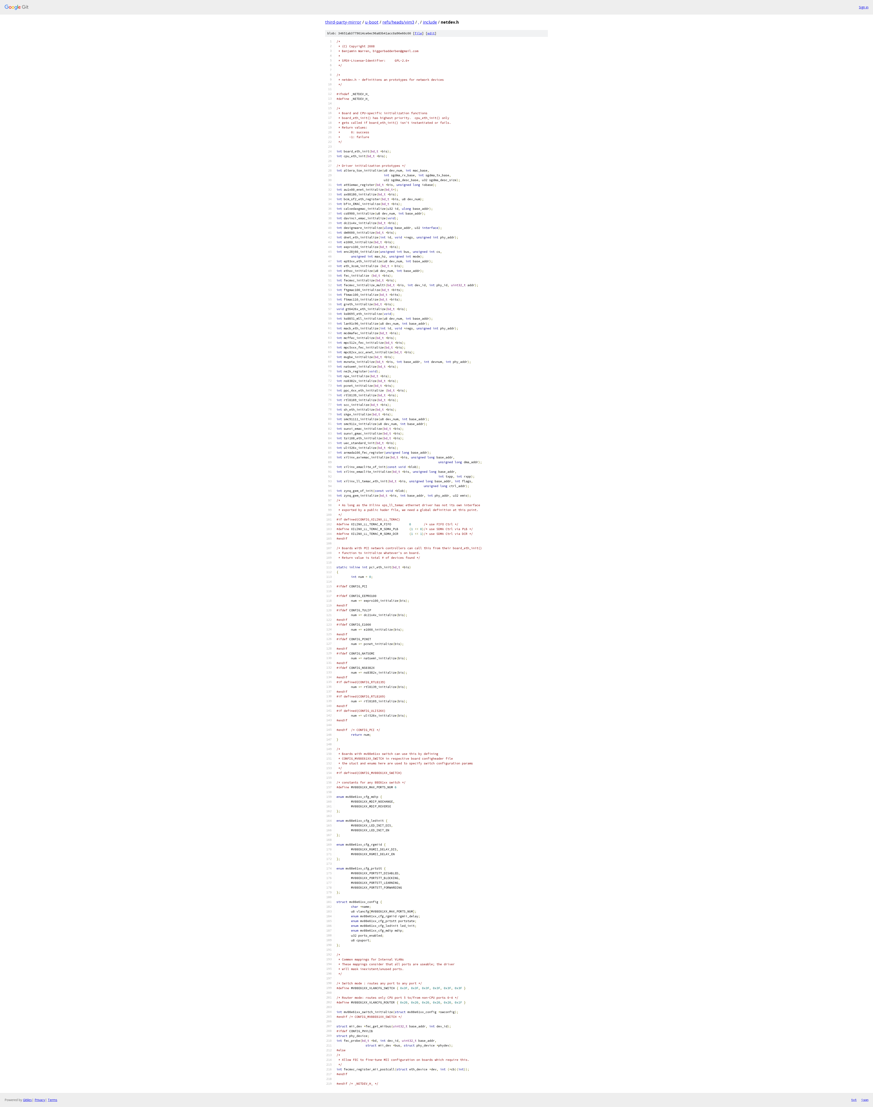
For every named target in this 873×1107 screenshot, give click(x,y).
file (418, 33)
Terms (52, 1100)
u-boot (372, 22)
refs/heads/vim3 (398, 22)
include (430, 22)
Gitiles (27, 1100)
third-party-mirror (343, 22)
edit (431, 33)
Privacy (40, 1100)
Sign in (863, 7)
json (864, 1100)
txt (854, 1100)
